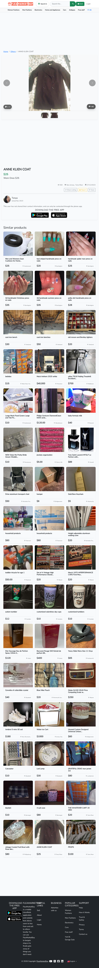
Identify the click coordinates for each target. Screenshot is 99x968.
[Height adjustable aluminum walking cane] (81, 518)
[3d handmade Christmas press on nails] (18, 283)
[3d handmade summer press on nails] (49, 283)
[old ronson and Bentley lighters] (81, 322)
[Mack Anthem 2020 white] (49, 361)
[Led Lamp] (49, 753)
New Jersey (70, 185)
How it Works (84, 912)
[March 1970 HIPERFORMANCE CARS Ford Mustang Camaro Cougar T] (81, 557)
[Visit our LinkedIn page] (62, 961)
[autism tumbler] (18, 597)
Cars (64, 10)
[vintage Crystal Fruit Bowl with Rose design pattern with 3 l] (18, 832)
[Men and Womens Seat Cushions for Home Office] (18, 244)
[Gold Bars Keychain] (81, 479)
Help (81, 907)
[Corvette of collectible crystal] (18, 675)
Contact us (83, 934)
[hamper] (49, 479)
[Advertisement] (49, 31)
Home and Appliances (52, 10)
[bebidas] (18, 361)
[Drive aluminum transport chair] (18, 479)
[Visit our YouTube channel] (51, 961)
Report (83, 190)
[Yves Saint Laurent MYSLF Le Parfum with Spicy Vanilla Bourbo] (81, 440)
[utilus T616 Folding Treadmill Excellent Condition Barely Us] (81, 361)
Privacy (82, 924)
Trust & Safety (82, 918)
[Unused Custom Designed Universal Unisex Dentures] (81, 714)
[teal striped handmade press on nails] (49, 244)
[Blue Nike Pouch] (49, 675)
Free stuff (81, 10)
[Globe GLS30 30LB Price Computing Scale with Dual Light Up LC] (81, 675)
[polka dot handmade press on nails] (81, 283)
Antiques (72, 10)
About (39, 915)
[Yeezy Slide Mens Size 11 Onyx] (81, 636)
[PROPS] (81, 832)
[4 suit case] (49, 793)
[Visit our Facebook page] (58, 961)
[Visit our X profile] (54, 961)
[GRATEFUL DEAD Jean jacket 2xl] (81, 753)
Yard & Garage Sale (70, 938)
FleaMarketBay (42, 961)
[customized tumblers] (81, 597)
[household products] (18, 518)
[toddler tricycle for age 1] (18, 557)
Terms (81, 929)
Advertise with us (54, 909)
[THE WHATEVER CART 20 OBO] (81, 793)
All (90, 10)
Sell (38, 910)
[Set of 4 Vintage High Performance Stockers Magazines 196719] (49, 557)
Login (88, 4)
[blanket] (18, 793)
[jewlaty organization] (49, 440)
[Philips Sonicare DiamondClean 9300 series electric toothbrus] (49, 400)
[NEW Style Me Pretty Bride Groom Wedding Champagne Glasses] (18, 440)
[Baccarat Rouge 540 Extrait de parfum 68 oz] (49, 636)
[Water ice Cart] (49, 714)
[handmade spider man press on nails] (81, 244)
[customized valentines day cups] (49, 597)
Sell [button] (81, 4)
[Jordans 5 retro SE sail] (18, 714)
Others (13, 51)
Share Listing (71, 190)
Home (5, 51)
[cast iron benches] (49, 322)
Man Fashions (27, 10)
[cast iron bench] (18, 322)
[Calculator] (18, 753)
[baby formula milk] (81, 400)
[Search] (73, 3)
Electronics (38, 10)
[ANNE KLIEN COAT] (49, 832)
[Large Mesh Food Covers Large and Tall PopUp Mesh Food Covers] (18, 400)
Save (92, 190)
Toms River (79, 185)
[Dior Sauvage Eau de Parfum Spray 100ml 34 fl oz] (18, 636)
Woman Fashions (13, 10)
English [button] (72, 961)
